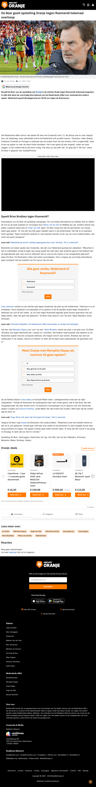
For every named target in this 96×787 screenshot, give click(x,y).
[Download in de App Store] (38, 601)
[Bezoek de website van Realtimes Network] (15, 734)
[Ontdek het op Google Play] (56, 601)
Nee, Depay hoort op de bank (38, 380)
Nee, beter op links (34, 374)
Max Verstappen (12, 632)
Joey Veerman (7, 306)
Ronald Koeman (11, 678)
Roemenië (31, 287)
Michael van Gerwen (13, 649)
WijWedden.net (11, 758)
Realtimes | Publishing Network (48, 781)
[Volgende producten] (93, 476)
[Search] (84, 5)
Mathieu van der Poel (14, 640)
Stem (48, 297)
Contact (20, 771)
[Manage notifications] (90, 782)
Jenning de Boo (12, 653)
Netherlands (41, 536)
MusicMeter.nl (75, 755)
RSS (79, 771)
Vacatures (28, 771)
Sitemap (85, 771)
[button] (93, 5)
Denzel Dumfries (26, 409)
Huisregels (45, 771)
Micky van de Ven (51, 225)
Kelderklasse (23, 758)
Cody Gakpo (26, 399)
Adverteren (12, 771)
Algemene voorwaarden (59, 771)
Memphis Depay (20, 329)
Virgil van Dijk (34, 228)
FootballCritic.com (12, 755)
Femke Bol (10, 636)
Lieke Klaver (10, 666)
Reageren (49, 514)
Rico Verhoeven (12, 645)
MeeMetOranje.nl (46, 758)
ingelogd (13, 552)
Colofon (73, 771)
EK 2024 (5, 531)
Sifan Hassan (11, 657)
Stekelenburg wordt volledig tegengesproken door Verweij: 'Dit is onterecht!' (44, 242)
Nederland (31, 281)
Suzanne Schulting (13, 662)
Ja (27, 363)
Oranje (39, 92)
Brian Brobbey (51, 329)
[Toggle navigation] (88, 5)
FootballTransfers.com (28, 755)
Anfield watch (34, 758)
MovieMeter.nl (63, 755)
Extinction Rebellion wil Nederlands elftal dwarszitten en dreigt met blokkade (44, 324)
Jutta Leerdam (11, 628)
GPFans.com (52, 755)
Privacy (36, 771)
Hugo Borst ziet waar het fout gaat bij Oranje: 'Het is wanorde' (38, 417)
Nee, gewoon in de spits (36, 369)
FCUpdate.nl (41, 755)
